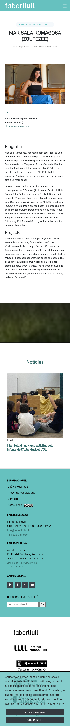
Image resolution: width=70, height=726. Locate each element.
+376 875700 (15, 567)
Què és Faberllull (18, 486)
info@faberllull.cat (18, 530)
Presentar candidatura (21, 492)
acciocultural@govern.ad (22, 563)
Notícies (35, 362)
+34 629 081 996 (17, 534)
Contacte (13, 498)
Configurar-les (35, 719)
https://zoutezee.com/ (17, 126)
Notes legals (15, 505)
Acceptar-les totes (35, 712)
